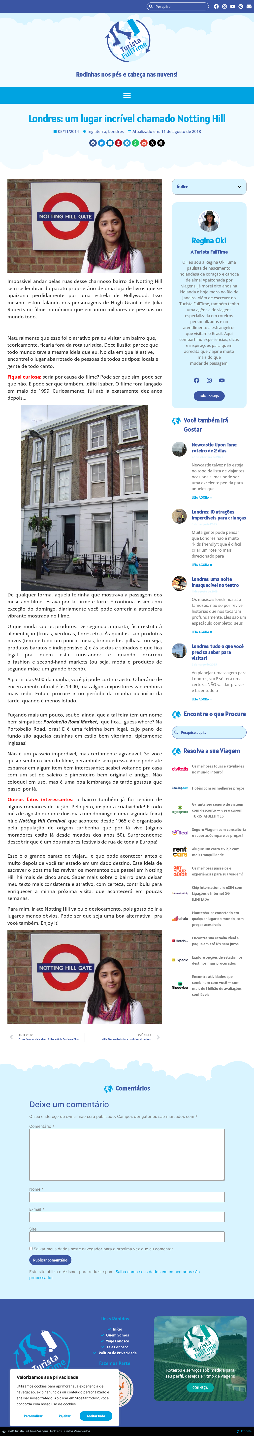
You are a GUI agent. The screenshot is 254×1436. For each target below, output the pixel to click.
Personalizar (33, 1416)
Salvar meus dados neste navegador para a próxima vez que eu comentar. (104, 1249)
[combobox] (178, 6)
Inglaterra (97, 131)
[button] (127, 95)
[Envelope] (249, 6)
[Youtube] (232, 6)
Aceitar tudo (96, 1416)
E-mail (36, 1209)
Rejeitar (64, 1416)
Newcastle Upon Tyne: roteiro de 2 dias (214, 447)
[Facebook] (216, 6)
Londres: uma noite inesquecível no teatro (215, 582)
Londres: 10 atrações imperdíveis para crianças (219, 515)
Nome (36, 1189)
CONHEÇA (200, 1387)
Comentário (42, 1126)
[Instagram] (224, 6)
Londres (116, 131)
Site (32, 1229)
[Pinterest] (240, 6)
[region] (64, 1397)
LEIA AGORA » (202, 497)
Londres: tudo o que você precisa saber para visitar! (218, 652)
